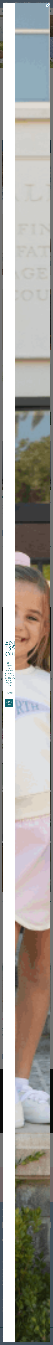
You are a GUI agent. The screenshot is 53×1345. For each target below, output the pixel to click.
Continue (9, 703)
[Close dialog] (47, 5)
